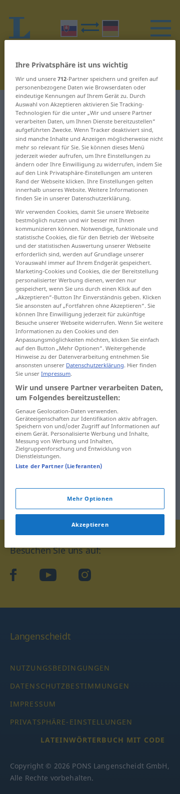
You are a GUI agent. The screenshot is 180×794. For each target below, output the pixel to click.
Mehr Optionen (89, 498)
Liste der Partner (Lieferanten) (59, 466)
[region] (90, 293)
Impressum (55, 373)
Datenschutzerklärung (95, 365)
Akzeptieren (90, 524)
